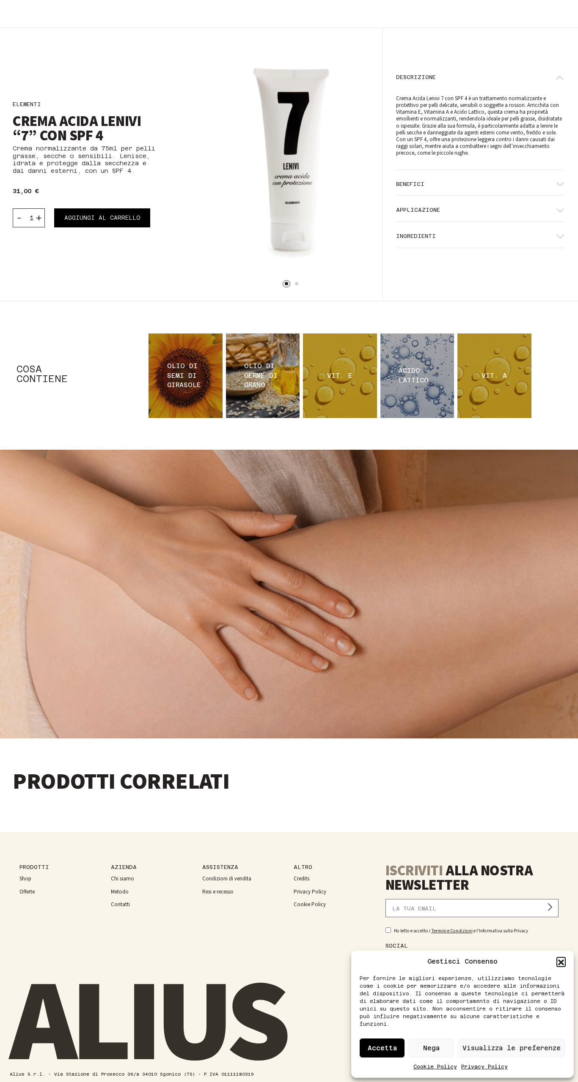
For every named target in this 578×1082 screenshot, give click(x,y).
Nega (431, 1048)
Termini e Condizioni (452, 930)
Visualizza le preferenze (511, 1048)
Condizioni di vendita (226, 879)
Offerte (27, 892)
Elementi (27, 104)
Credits (301, 879)
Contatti (120, 904)
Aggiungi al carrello (102, 218)
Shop (25, 879)
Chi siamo (122, 879)
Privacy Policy (484, 1067)
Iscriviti (552, 908)
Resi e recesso (218, 892)
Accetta (382, 1048)
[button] (561, 961)
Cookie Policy (435, 1067)
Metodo (120, 892)
